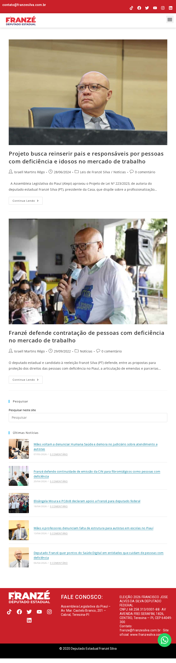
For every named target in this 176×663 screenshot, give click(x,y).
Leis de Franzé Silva (95, 172)
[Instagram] (163, 8)
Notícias (119, 172)
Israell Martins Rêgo (29, 172)
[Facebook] (139, 8)
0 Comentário (59, 454)
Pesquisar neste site (22, 410)
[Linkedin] (171, 8)
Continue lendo (28, 199)
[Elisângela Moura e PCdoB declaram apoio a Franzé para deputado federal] (19, 503)
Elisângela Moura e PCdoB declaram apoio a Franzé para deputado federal (87, 501)
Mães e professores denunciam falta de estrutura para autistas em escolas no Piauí (93, 528)
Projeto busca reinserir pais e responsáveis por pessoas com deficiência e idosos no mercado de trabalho (86, 157)
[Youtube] (155, 8)
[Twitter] (147, 8)
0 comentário (145, 172)
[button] (170, 19)
